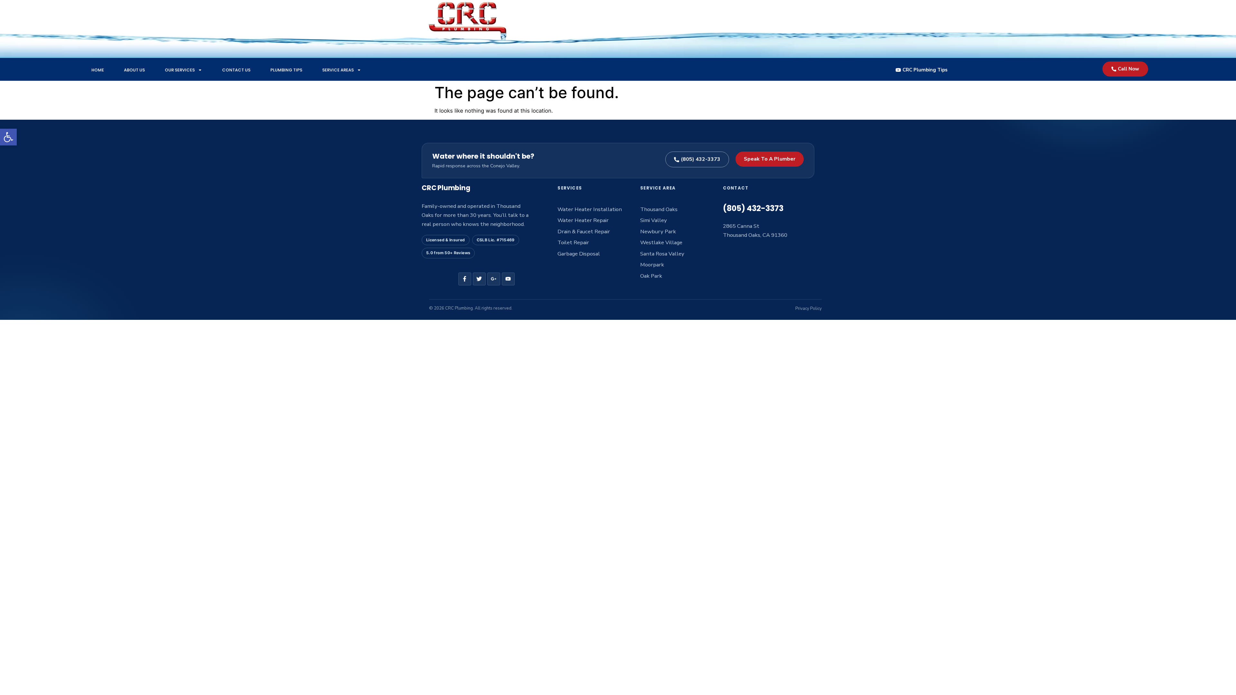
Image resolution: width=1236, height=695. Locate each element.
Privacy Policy (808, 308)
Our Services (180, 70)
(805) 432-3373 (753, 208)
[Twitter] (479, 279)
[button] (8, 137)
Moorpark (652, 264)
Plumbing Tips (286, 70)
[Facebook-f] (464, 279)
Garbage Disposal (578, 253)
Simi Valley (653, 220)
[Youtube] (508, 279)
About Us (134, 70)
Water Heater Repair (583, 220)
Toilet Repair (573, 242)
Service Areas (338, 70)
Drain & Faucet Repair (583, 231)
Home (97, 70)
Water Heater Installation (589, 209)
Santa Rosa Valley (662, 253)
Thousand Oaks (659, 209)
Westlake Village (661, 242)
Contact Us (236, 70)
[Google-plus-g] (493, 279)
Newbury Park (658, 231)
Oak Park (651, 276)
